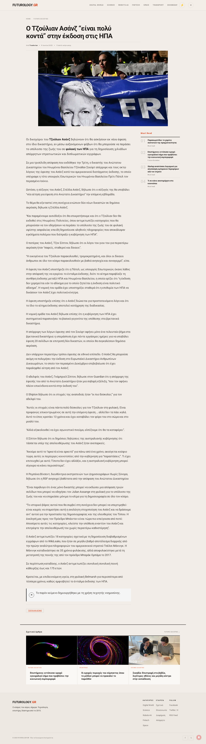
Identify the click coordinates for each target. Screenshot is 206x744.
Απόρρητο (160, 720)
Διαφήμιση (160, 715)
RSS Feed (173, 715)
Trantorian (34, 45)
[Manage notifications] (198, 737)
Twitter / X (173, 710)
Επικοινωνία (161, 710)
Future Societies (41, 19)
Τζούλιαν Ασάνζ (35, 610)
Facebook (173, 705)
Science (111, 5)
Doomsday (172, 5)
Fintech (136, 5)
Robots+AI (123, 5)
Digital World (96, 5)
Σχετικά (159, 705)
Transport (158, 5)
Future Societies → (172, 632)
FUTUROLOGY (25, 5)
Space (146, 5)
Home (28, 19)
